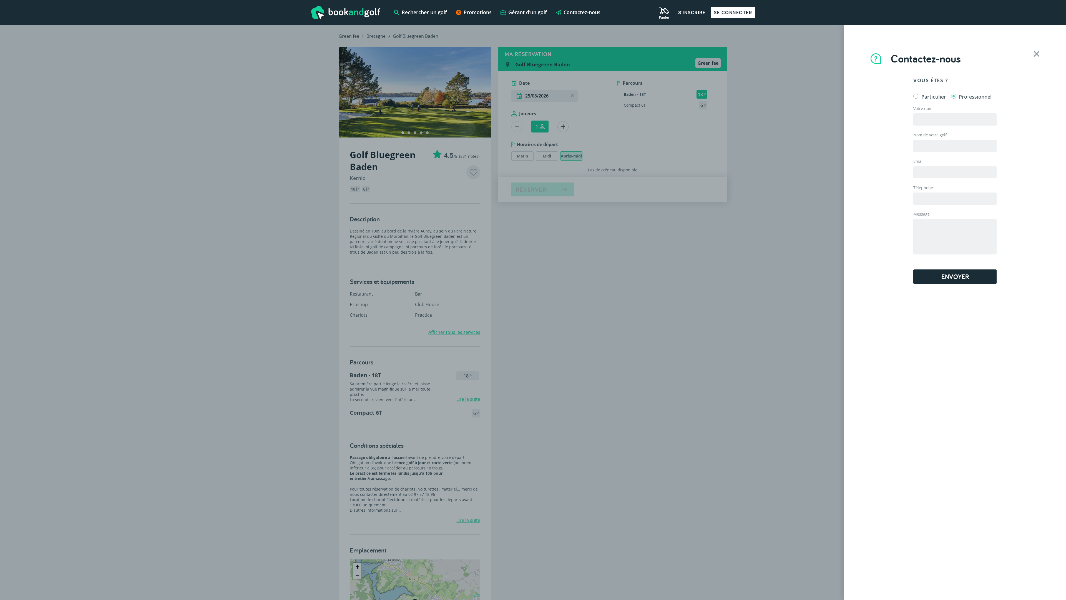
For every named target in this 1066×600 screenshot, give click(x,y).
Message (921, 214)
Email (918, 161)
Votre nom (922, 108)
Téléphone (923, 187)
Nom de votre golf (930, 135)
